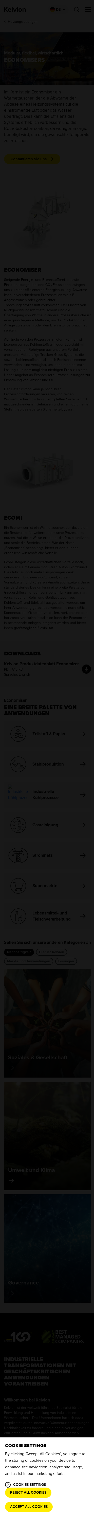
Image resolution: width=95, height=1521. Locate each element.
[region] (47, 1479)
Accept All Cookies (29, 1507)
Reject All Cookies (28, 1492)
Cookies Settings (29, 1485)
